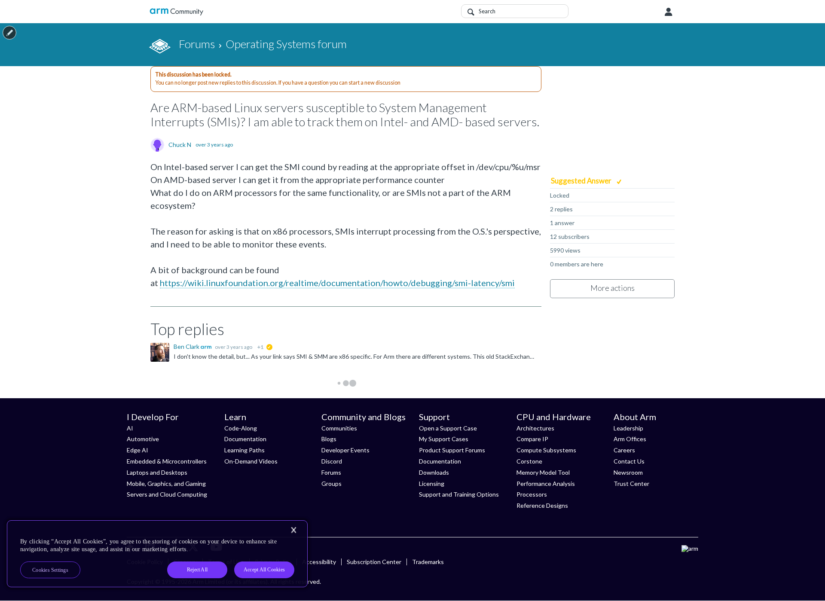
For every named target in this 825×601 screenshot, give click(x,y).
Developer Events (345, 450)
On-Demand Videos (251, 461)
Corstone (529, 461)
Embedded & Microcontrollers (167, 461)
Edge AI (137, 450)
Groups (331, 483)
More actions (612, 288)
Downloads (434, 472)
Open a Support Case (448, 428)
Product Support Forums (452, 450)
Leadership (628, 428)
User (668, 12)
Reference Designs (542, 505)
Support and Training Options (459, 494)
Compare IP (532, 438)
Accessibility (319, 561)
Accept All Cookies (264, 570)
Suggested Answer (582, 180)
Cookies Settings (50, 570)
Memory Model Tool (543, 472)
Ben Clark (187, 346)
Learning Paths (244, 450)
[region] (157, 553)
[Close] (293, 530)
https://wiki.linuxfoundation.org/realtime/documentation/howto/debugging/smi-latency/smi (337, 283)
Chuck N (179, 144)
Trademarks (428, 561)
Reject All (197, 570)
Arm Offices (630, 438)
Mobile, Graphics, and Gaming (166, 483)
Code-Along (240, 428)
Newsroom (628, 472)
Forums (331, 472)
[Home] (176, 11)
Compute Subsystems (546, 450)
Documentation (245, 438)
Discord (331, 461)
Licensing (431, 483)
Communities (339, 428)
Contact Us (629, 461)
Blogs (328, 438)
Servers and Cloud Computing (167, 494)
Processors (531, 494)
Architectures (535, 428)
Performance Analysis (545, 483)
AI (130, 428)
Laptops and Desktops (157, 472)
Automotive (143, 438)
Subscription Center (374, 561)
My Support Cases (443, 438)
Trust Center (631, 483)
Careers (624, 450)
